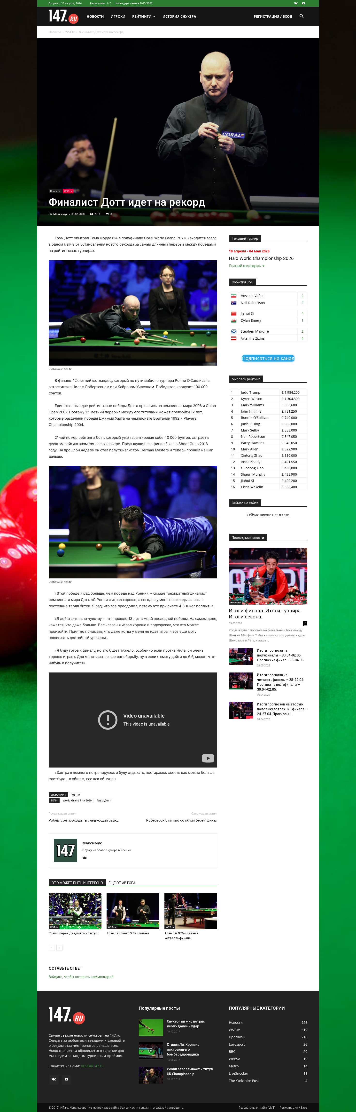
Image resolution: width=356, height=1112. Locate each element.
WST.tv (70, 32)
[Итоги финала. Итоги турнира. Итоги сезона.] (268, 576)
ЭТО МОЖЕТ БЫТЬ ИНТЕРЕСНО (77, 883)
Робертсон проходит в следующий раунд (84, 820)
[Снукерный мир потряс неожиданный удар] (151, 1027)
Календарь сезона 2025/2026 (134, 3)
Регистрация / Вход (273, 16)
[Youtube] (303, 3)
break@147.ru (92, 1066)
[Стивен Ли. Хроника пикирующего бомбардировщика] (151, 1050)
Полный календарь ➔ (247, 265)
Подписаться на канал (268, 358)
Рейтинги (142, 16)
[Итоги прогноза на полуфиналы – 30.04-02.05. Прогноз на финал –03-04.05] (241, 656)
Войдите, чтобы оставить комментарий (81, 977)
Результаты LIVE (100, 3)
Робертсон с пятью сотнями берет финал (181, 820)
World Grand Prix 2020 (77, 800)
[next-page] (59, 948)
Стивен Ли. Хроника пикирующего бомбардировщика (183, 1049)
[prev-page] (52, 948)
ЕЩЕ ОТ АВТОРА (122, 883)
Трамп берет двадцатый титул (73, 933)
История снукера (179, 16)
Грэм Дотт (104, 800)
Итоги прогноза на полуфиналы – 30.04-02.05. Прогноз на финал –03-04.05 (280, 655)
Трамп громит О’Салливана (128, 933)
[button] (301, 17)
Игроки (118, 16)
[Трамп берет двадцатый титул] (75, 911)
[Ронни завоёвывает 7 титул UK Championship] (151, 1075)
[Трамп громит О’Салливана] (133, 911)
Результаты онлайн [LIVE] (257, 1107)
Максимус (60, 214)
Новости (95, 16)
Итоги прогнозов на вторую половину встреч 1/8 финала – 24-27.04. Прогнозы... (282, 709)
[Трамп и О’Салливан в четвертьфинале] (190, 911)
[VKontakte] (295, 3)
